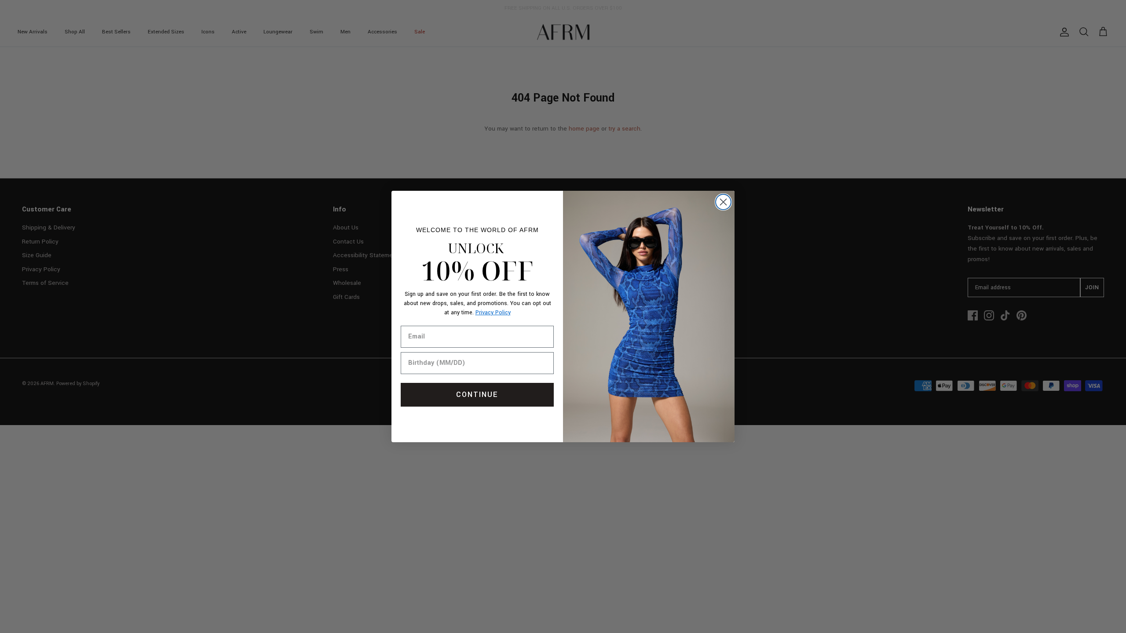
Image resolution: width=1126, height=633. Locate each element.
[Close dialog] (723, 202)
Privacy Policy (493, 312)
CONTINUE (477, 394)
